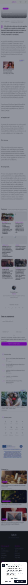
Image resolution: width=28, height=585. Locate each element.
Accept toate (20, 581)
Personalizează (14, 578)
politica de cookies (10, 574)
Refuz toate (8, 581)
